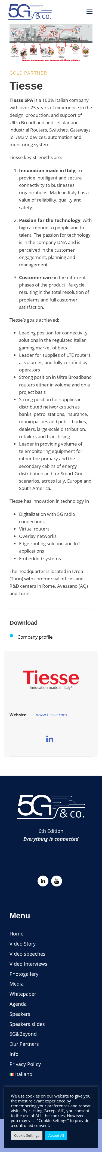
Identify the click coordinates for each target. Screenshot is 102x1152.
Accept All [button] (56, 1135)
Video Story (23, 943)
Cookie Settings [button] (26, 1135)
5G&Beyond (23, 1034)
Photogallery (24, 974)
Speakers (20, 1014)
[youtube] (56, 881)
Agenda (18, 1004)
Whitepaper (23, 994)
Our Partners (24, 1044)
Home (16, 933)
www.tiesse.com (51, 714)
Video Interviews (28, 964)
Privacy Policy (25, 1064)
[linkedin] (49, 738)
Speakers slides (27, 1024)
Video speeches (27, 953)
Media (17, 983)
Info (14, 1054)
